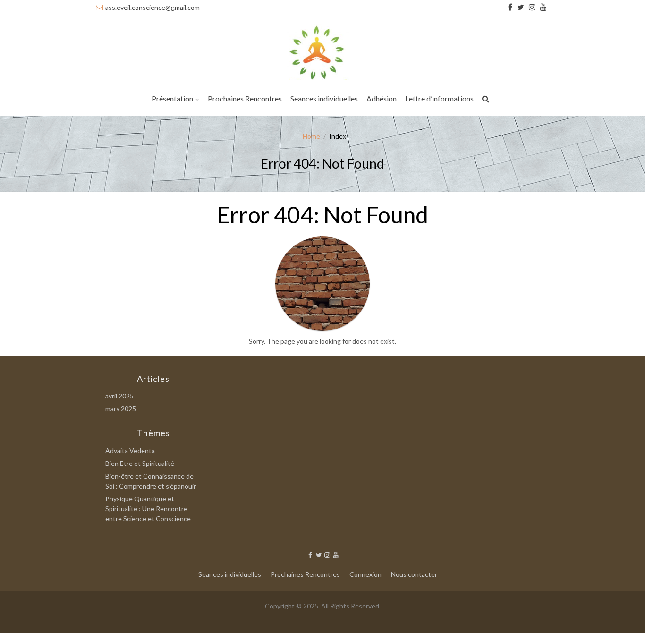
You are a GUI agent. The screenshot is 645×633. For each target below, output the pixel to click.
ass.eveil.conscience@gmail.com (152, 7)
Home (311, 136)
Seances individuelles (324, 98)
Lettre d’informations (439, 98)
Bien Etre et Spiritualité (139, 463)
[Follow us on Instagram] (532, 7)
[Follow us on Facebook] (510, 7)
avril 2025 (119, 396)
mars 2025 (120, 409)
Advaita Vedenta (130, 451)
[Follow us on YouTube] (543, 7)
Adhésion (381, 98)
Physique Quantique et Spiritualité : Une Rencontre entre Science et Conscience (148, 509)
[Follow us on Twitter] (520, 7)
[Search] (486, 100)
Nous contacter (414, 574)
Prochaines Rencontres (245, 98)
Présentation (172, 98)
